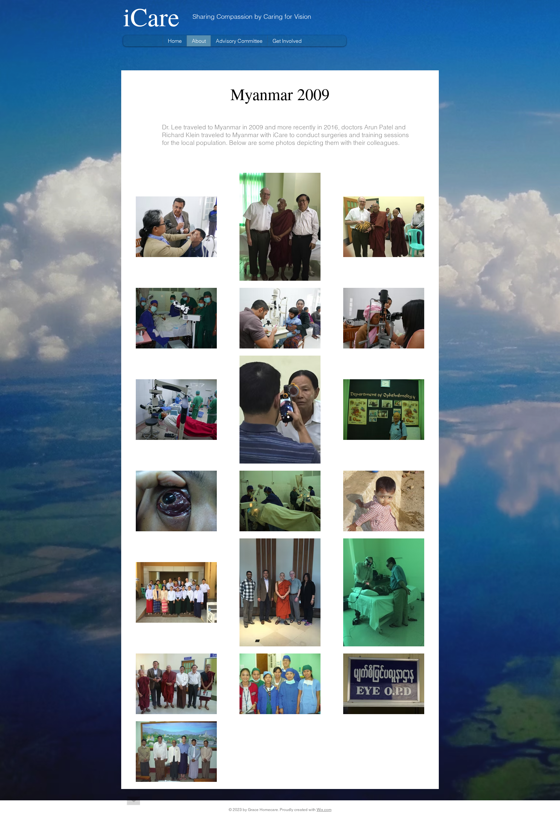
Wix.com (324, 809)
